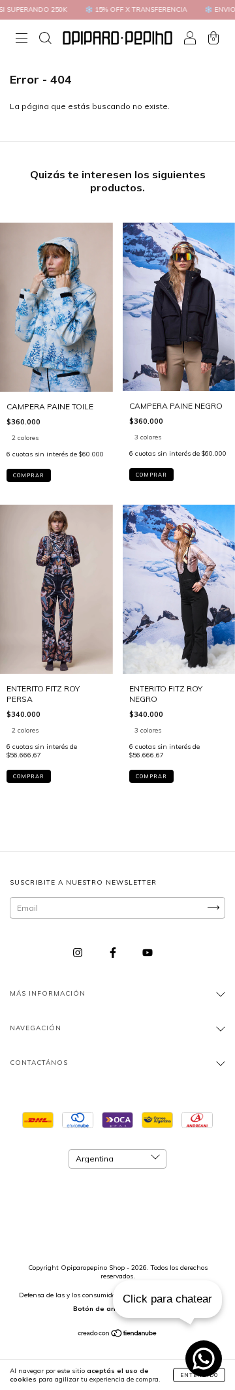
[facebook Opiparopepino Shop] (114, 952)
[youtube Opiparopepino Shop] (147, 952)
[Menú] (21, 39)
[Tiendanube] (118, 1335)
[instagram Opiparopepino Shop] (78, 952)
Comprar (28, 475)
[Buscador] (45, 39)
